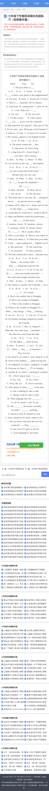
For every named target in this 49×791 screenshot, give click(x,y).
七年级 (18, 9)
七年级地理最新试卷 (9, 657)
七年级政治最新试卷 (9, 566)
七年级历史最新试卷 (9, 626)
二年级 (24, 3)
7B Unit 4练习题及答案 (36, 709)
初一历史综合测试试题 (36, 648)
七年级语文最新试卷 (9, 748)
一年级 (13, 3)
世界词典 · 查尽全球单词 (24, 779)
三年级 (36, 3)
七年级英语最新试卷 (9, 687)
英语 (24, 9)
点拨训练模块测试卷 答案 (37, 698)
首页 (2, 3)
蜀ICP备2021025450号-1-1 (25, 777)
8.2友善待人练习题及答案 (37, 587)
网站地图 (37, 777)
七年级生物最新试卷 (9, 596)
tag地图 (43, 777)
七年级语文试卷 (10, 770)
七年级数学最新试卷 (9, 718)
